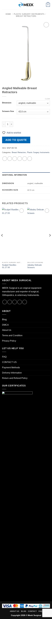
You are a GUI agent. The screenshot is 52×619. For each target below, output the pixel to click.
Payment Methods (11, 367)
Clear (47, 99)
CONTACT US (9, 362)
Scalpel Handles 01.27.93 (9, 266)
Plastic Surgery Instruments (29, 14)
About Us (6, 330)
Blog (4, 319)
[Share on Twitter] (14, 158)
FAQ (4, 357)
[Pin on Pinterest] (24, 158)
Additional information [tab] (14, 175)
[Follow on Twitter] (14, 302)
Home (8, 14)
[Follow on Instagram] (9, 302)
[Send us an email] (19, 302)
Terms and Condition (12, 335)
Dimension (6, 103)
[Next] (49, 241)
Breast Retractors (26, 16)
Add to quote (16, 139)
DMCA (5, 325)
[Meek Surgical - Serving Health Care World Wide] (26, 5)
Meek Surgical (34, 615)
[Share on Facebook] (9, 158)
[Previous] (2, 241)
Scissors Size (8, 111)
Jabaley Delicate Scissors (34, 266)
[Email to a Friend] (19, 158)
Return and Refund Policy (14, 378)
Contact (32, 611)
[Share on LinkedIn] (29, 158)
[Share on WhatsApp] (4, 158)
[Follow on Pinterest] (24, 302)
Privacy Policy (9, 341)
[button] (3, 4)
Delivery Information (12, 373)
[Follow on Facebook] (4, 302)
